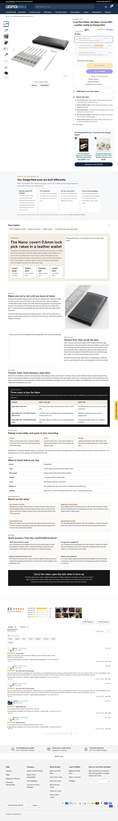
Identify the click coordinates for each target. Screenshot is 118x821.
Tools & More (75, 12)
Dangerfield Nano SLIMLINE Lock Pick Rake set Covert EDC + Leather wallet (27, 711)
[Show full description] (102, 40)
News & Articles (75, 777)
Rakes (17, 639)
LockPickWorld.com (15, 814)
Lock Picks (21, 12)
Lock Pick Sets (11, 12)
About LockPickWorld (35, 771)
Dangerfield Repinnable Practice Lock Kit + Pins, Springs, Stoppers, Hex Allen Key (103, 155)
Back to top (59, 756)
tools (30, 639)
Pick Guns (47, 12)
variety (46, 639)
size (24, 639)
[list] (40, 50)
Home (7, 16)
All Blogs (72, 781)
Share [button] (11, 661)
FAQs (8, 775)
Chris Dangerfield (81, 132)
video (10, 642)
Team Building (32, 781)
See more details (78, 124)
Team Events (96, 12)
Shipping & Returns (13, 779)
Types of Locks (55, 791)
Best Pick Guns (55, 781)
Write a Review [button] (104, 622)
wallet (38, 639)
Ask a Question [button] (88, 622)
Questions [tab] (23, 627)
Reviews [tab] (10, 627)
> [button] (75, 734)
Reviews (108, 12)
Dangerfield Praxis (16, 521)
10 (71, 734)
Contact (9, 771)
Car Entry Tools (60, 12)
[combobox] (64, 7)
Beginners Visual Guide (69, 504)
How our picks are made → (78, 214)
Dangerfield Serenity (68, 521)
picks (10, 639)
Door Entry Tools (56, 777)
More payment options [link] (99, 76)
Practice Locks (35, 12)
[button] (107, 661)
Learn (86, 12)
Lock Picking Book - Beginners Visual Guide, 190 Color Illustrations (84, 155)
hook (53, 639)
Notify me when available (116, 410)
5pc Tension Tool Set (17, 504)
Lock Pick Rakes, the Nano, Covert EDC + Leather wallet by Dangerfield (23, 16)
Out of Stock (99, 65)
